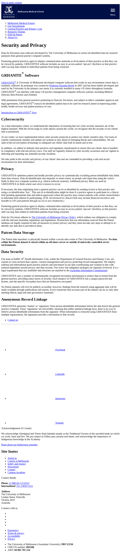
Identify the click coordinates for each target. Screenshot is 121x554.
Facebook (60, 349)
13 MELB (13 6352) (19, 483)
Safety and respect (17, 464)
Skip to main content (11, 2)
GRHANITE (8, 82)
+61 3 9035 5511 (24, 486)
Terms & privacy (16, 533)
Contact (11, 469)
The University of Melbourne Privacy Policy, (54, 217)
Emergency (13, 530)
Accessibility (14, 536)
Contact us (13, 320)
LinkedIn (60, 374)
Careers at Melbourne (18, 461)
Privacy (11, 539)
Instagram (60, 398)
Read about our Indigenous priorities (19, 444)
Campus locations (16, 472)
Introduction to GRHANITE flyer (19, 112)
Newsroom (13, 466)
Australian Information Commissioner (88, 270)
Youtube (59, 423)
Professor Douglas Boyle (61, 85)
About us (12, 458)
